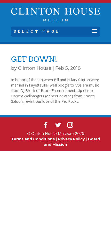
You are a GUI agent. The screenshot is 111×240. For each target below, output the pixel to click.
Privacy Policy (71, 139)
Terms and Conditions (33, 139)
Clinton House (34, 68)
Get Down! (34, 59)
